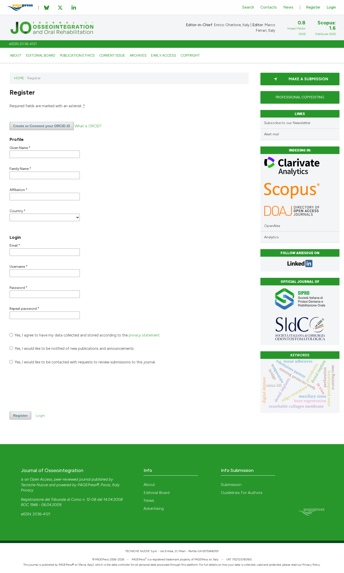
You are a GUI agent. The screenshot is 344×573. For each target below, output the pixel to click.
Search (248, 7)
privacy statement (144, 335)
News (288, 7)
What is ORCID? (88, 126)
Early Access (163, 55)
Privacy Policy (311, 564)
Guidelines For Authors (241, 492)
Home (19, 78)
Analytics (271, 237)
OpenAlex (272, 226)
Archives (138, 55)
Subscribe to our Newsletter (287, 123)
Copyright (190, 55)
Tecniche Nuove (34, 485)
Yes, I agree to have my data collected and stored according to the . (87, 335)
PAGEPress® (88, 485)
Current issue (112, 55)
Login (331, 7)
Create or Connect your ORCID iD (41, 126)
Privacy (27, 490)
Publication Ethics (77, 55)
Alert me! (271, 134)
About (15, 55)
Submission (231, 484)
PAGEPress (138, 559)
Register (313, 7)
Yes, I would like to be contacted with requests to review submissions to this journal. (85, 362)
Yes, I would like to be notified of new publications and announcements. (74, 348)
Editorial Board (40, 55)
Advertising (154, 508)
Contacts (268, 7)
